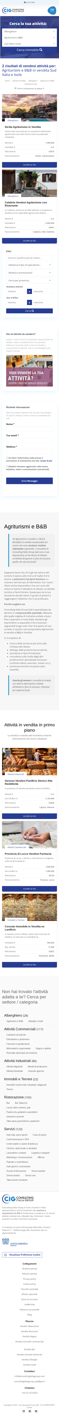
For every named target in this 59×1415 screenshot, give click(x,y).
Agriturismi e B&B (47, 81)
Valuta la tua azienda (29, 1309)
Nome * (10, 424)
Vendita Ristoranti (29, 1331)
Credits (29, 1407)
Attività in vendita (19, 81)
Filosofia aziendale (29, 1289)
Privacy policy (29, 1278)
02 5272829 (30, 2)
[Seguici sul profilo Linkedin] (24, 1411)
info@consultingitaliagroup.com (30, 1376)
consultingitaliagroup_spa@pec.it (29, 1381)
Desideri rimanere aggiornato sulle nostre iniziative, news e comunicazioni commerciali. (27, 468)
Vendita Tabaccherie (29, 1326)
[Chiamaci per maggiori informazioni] (36, 1411)
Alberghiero (33, 81)
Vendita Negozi (30, 1336)
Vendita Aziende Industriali (29, 1354)
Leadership (29, 1304)
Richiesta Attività (14, 286)
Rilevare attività (29, 1273)
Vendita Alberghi (29, 1359)
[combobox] (29, 31)
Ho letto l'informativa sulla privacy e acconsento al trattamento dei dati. (29, 459)
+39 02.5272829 (29, 1392)
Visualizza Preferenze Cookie (24, 1254)
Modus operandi (29, 1294)
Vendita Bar (29, 1349)
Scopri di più (46, 460)
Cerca (28, 310)
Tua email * (12, 435)
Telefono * (11, 446)
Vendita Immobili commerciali (29, 1341)
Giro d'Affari (12, 297)
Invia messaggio (29, 480)
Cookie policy (29, 1284)
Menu (52, 10)
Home (7, 81)
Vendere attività (29, 1268)
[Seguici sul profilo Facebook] (30, 1411)
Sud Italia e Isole (30, 84)
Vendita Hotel (29, 1364)
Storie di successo (29, 1299)
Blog (29, 1314)
